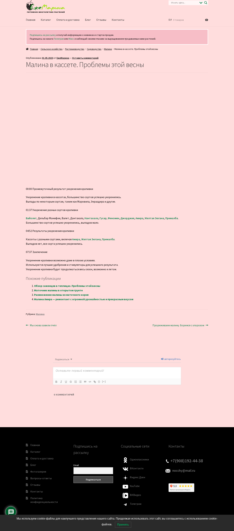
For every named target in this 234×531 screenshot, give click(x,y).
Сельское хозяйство (52, 49)
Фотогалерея (38, 471)
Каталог (46, 19)
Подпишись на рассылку (43, 34)
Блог (88, 19)
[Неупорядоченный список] (80, 382)
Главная (30, 19)
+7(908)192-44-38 (186, 460)
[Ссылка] (94, 382)
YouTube (135, 486)
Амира (139, 218)
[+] (104, 381)
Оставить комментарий (85, 57)
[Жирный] (56, 382)
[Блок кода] (90, 382)
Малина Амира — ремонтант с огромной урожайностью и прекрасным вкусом (83, 299)
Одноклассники (139, 459)
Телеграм (59, 38)
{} (99, 381)
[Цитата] (85, 382)
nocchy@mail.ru (183, 470)
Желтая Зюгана (154, 218)
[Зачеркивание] (70, 382)
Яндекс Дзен (137, 477)
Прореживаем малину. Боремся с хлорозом (178, 325)
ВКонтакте (137, 468)
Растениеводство (74, 49)
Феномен (113, 218)
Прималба (171, 218)
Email (76, 465)
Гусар (103, 218)
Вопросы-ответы (41, 478)
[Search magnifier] (205, 2)
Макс (71, 38)
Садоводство (94, 49)
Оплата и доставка (67, 19)
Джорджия (127, 218)
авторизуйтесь (172, 359)
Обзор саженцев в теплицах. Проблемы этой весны (67, 286)
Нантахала (91, 218)
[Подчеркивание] (66, 382)
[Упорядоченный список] (75, 382)
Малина (108, 49)
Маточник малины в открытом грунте (58, 290)
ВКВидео (135, 495)
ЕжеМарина (63, 57)
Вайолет (31, 218)
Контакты (118, 19)
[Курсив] (61, 382)
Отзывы (101, 19)
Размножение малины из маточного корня (61, 294)
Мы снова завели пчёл (43, 325)
